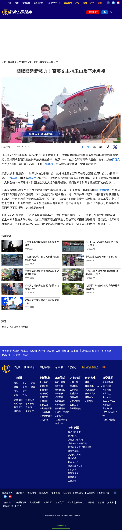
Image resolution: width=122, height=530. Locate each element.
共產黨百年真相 (75, 439)
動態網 (100, 502)
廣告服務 (79, 493)
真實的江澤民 (74, 454)
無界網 (110, 502)
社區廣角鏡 (45, 412)
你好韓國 (107, 390)
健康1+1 (89, 382)
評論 (16, 391)
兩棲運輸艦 (102, 189)
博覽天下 (18, 407)
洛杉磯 (33, 350)
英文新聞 (68, 3)
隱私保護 (43, 493)
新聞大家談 (60, 382)
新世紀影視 (8, 506)
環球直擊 (33, 62)
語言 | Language (54, 3)
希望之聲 (59, 502)
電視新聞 (23, 62)
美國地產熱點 (76, 408)
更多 (19, 506)
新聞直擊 (44, 397)
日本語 (16, 355)
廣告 (77, 3)
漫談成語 (74, 397)
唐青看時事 (60, 408)
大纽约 (15, 350)
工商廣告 (72, 481)
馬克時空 (59, 416)
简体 (41, 3)
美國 (16, 387)
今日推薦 (29, 403)
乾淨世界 (48, 502)
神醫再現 (89, 397)
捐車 (92, 3)
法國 (57, 350)
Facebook (108, 2)
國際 (16, 383)
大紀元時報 (35, 502)
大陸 (16, 394)
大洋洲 (41, 350)
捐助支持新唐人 (90, 367)
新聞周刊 (44, 401)
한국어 (26, 355)
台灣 (24, 387)
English (96, 350)
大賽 (17, 3)
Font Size (107, 147)
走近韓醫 (89, 401)
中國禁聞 (44, 390)
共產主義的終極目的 (77, 443)
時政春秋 (59, 393)
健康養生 (90, 377)
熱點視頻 (29, 400)
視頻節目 (12, 62)
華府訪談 (44, 405)
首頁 (3, 62)
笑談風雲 (74, 386)
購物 (100, 3)
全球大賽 (29, 411)
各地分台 (26, 3)
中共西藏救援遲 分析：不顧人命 (101, 256)
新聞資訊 (30, 367)
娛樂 (33, 383)
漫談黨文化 (73, 473)
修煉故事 (72, 477)
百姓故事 (72, 469)
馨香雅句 (74, 393)
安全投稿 (67, 493)
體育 (33, 387)
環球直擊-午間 (46, 62)
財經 (24, 391)
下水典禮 (48, 163)
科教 (24, 394)
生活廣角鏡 (108, 382)
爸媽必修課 (75, 401)
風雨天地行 (73, 462)
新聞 (19, 377)
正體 (35, 3)
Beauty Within (109, 401)
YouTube (118, 2)
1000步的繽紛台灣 (110, 414)
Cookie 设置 (61, 526)
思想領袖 (59, 397)
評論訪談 (60, 377)
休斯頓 (50, 350)
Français (106, 350)
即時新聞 (18, 403)
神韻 (9, 3)
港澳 (24, 383)
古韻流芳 (74, 390)
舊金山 (65, 350)
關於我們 (20, 493)
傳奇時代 (72, 436)
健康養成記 (90, 393)
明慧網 (91, 502)
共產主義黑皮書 (75, 466)
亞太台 (74, 350)
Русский (6, 355)
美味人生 (107, 397)
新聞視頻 (45, 377)
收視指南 (32, 493)
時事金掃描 (60, 390)
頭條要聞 (18, 400)
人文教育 (75, 377)
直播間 (71, 367)
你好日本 (107, 386)
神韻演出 (18, 411)
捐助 (85, 3)
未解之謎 (74, 382)
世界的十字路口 (62, 412)
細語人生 (59, 423)
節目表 (59, 367)
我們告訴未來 (74, 432)
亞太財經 (44, 419)
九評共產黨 (73, 451)
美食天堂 (107, 393)
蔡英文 (116, 159)
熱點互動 (59, 386)
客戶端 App (104, 493)
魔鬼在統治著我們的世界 (79, 447)
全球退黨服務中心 (75, 502)
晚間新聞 (44, 393)
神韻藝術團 (21, 502)
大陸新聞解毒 (61, 419)
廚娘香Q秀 (107, 408)
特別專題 (73, 427)
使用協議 (55, 493)
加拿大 (24, 350)
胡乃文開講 (90, 390)
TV (105, 12)
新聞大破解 (60, 401)
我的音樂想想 (109, 419)
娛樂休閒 (108, 377)
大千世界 (107, 405)
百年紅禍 (72, 458)
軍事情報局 (60, 405)
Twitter (113, 2)
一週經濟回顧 (46, 408)
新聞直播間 (93, 12)
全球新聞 (44, 382)
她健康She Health (93, 386)
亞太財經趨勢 (46, 416)
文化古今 (74, 405)
